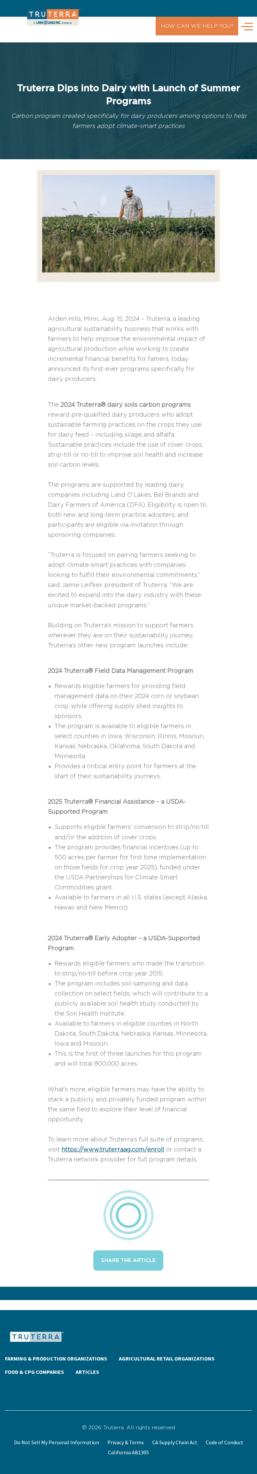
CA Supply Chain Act (174, 1442)
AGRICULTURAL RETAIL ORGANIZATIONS (167, 1358)
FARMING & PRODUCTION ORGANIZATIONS (56, 1358)
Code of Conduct (224, 1442)
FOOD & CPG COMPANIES (34, 1371)
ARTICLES (87, 1371)
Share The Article (128, 1260)
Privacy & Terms (125, 1442)
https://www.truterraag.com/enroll (113, 1149)
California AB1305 (128, 1452)
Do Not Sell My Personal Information (56, 1442)
